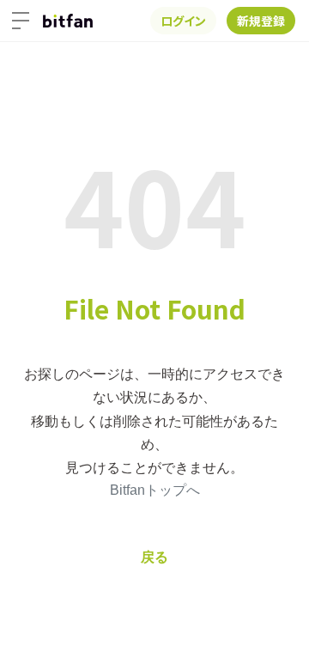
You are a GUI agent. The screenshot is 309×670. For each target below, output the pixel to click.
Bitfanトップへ (155, 490)
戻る (154, 557)
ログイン (183, 20)
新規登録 (261, 20)
